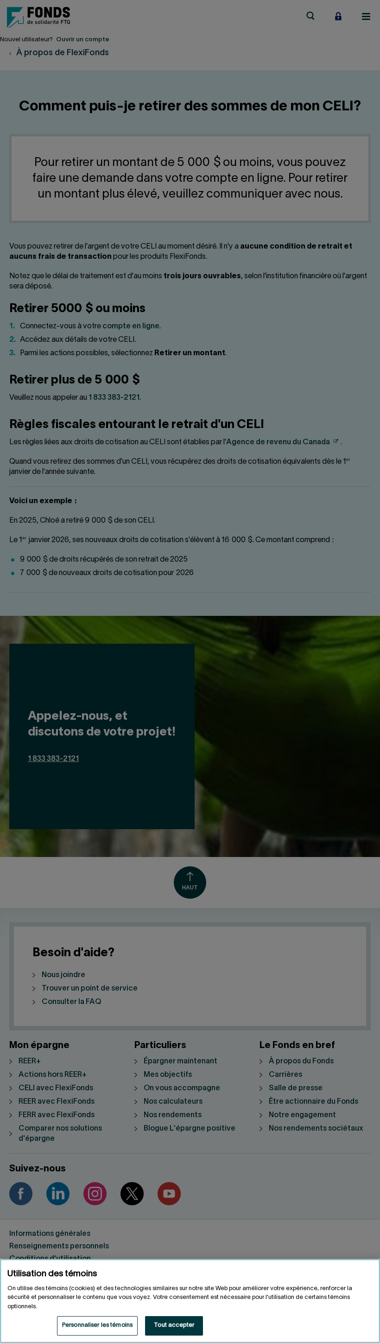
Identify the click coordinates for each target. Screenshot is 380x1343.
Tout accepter (174, 1325)
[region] (190, 1301)
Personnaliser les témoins (97, 1325)
